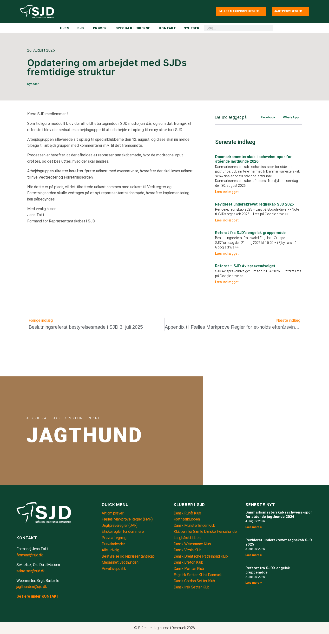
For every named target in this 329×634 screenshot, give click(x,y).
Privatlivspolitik (114, 568)
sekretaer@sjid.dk (30, 571)
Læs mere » (253, 527)
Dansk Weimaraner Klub (192, 544)
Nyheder (52, 79)
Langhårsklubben (187, 537)
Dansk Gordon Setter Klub (194, 581)
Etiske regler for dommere (123, 531)
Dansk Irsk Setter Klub (192, 587)
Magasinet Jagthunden (120, 562)
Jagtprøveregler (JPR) (120, 525)
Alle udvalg (110, 550)
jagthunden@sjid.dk (31, 586)
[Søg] (269, 28)
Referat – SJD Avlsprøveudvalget (245, 266)
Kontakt (26, 537)
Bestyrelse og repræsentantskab (128, 556)
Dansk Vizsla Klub (187, 550)
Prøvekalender (113, 544)
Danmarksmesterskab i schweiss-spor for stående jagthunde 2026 (253, 159)
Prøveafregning (114, 537)
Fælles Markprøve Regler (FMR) (127, 519)
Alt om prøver (112, 513)
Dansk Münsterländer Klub (194, 525)
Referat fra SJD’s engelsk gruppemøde (250, 232)
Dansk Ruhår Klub (187, 513)
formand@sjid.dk (29, 555)
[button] (268, 117)
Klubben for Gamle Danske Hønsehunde (205, 531)
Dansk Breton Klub (188, 562)
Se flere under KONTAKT (37, 596)
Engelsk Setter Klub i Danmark (198, 575)
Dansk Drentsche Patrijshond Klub (201, 556)
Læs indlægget (227, 192)
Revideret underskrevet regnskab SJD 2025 (254, 204)
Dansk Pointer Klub (189, 568)
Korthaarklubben (187, 519)
